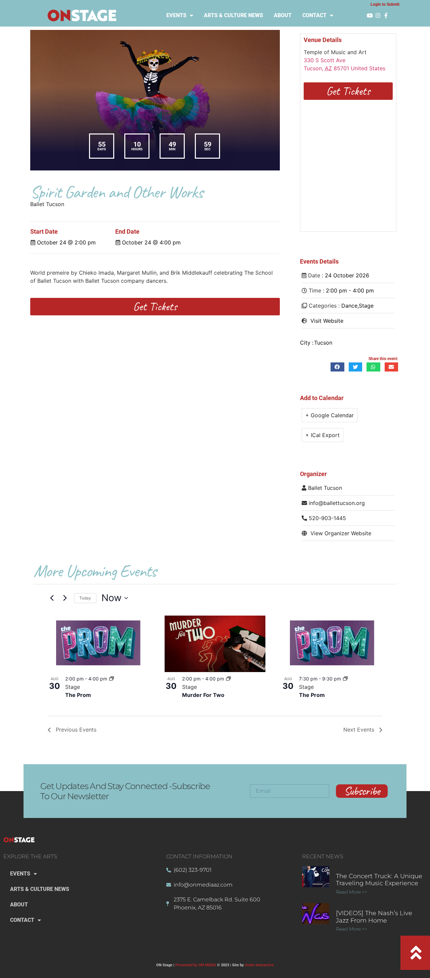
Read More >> (351, 892)
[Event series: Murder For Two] (228, 678)
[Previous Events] (52, 598)
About (283, 15)
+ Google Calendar (329, 415)
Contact (314, 15)
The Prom (78, 695)
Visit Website (326, 320)
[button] (337, 366)
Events (176, 15)
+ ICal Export (322, 435)
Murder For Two (203, 695)
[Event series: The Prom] (111, 678)
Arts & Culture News (233, 15)
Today (85, 597)
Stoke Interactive (259, 965)
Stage (366, 305)
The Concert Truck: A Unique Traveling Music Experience (379, 879)
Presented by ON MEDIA (195, 965)
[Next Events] (65, 598)
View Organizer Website (340, 533)
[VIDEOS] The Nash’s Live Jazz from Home (374, 916)
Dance (349, 305)
